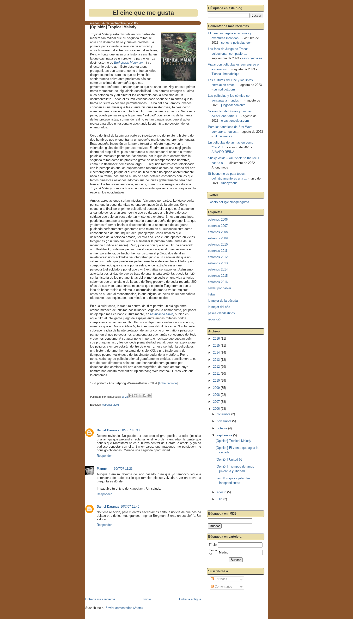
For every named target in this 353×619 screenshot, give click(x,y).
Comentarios (223, 586)
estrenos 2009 (218, 238)
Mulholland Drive (161, 314)
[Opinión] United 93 (229, 459)
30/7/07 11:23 (123, 468)
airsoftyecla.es (252, 58)
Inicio (147, 599)
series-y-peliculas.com (236, 42)
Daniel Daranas (108, 430)
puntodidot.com (224, 89)
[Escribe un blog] (135, 395)
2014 (217, 352)
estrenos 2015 (218, 275)
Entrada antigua (190, 599)
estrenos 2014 (218, 269)
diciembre (224, 414)
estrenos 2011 (217, 250)
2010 (217, 380)
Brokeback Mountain (128, 62)
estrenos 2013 (218, 263)
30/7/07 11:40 (130, 506)
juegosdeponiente (233, 105)
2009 (217, 388)
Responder (104, 455)
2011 (217, 373)
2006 (217, 408)
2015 (217, 345)
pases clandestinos (221, 313)
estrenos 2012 (218, 257)
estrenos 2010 (218, 244)
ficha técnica (168, 383)
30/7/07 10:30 (130, 430)
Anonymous (229, 183)
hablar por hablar (219, 288)
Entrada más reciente (100, 599)
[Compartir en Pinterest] (149, 395)
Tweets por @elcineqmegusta (228, 202)
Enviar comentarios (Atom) (124, 608)
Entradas (220, 579)
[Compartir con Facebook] (144, 395)
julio (220, 499)
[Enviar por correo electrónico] (130, 395)
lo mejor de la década (223, 300)
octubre (222, 428)
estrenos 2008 (218, 232)
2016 (217, 338)
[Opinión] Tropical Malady (233, 441)
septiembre (225, 435)
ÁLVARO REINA (223, 152)
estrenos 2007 (218, 226)
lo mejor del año (219, 307)
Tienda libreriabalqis (225, 74)
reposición (215, 319)
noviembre (224, 421)
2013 (217, 359)
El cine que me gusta (143, 12)
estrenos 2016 (218, 282)
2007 (217, 401)
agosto (222, 492)
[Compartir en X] (140, 395)
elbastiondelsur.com (235, 120)
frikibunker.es (222, 136)
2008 (217, 395)
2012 (217, 366)
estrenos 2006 (110, 404)
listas (211, 294)
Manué (102, 468)
